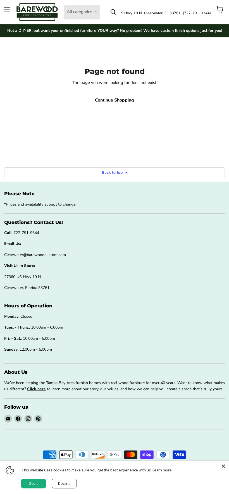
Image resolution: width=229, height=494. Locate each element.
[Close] (223, 466)
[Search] (113, 12)
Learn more (162, 470)
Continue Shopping (114, 100)
